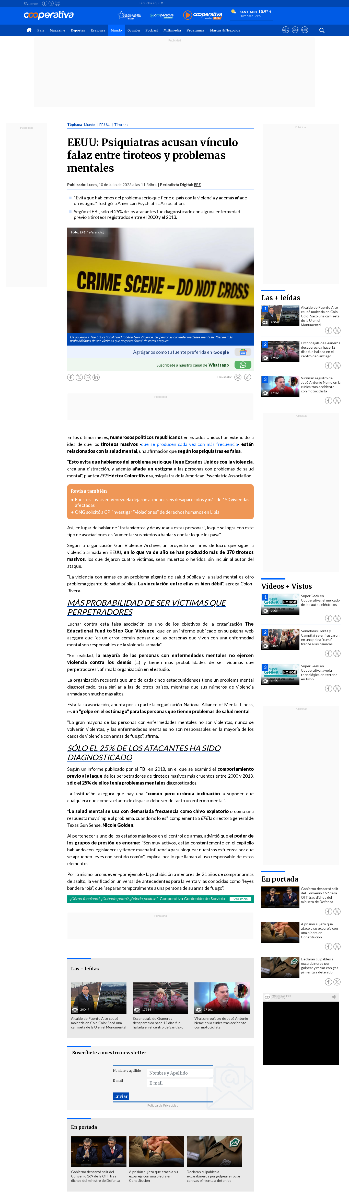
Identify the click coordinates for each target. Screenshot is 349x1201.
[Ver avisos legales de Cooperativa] (285, 34)
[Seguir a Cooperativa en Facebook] (44, 3)
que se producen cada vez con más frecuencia (189, 444)
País (40, 30)
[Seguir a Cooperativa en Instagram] (57, 3)
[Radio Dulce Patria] (129, 15)
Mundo (116, 30)
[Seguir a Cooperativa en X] (51, 3)
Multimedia (172, 30)
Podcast (151, 30)
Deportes (78, 30)
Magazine (57, 30)
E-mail (118, 1080)
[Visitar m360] (295, 34)
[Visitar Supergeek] (304, 34)
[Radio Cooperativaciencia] (162, 15)
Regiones (98, 30)
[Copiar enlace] (247, 377)
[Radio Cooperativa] (202, 15)
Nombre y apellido (127, 1071)
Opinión (133, 30)
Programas (195, 30)
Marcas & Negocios (225, 30)
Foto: (75, 232)
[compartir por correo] (237, 377)
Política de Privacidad (163, 1105)
